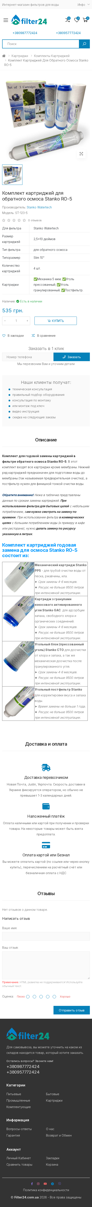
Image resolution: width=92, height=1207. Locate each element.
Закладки (52, 1158)
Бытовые (52, 1094)
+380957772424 (68, 33)
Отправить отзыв (72, 1010)
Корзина (52, 1164)
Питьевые (13, 1094)
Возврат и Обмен (59, 1135)
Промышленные (18, 1100)
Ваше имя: (9, 928)
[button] (85, 20)
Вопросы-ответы (19, 1129)
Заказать (74, 357)
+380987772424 (24, 33)
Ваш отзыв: (10, 947)
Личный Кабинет (18, 1158)
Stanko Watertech (39, 207)
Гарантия (13, 1135)
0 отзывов (35, 220)
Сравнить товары (19, 1164)
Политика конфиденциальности (46, 1190)
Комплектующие (18, 1107)
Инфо (81, 4)
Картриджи (20, 56)
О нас (50, 1129)
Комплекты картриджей (52, 56)
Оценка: (8, 996)
